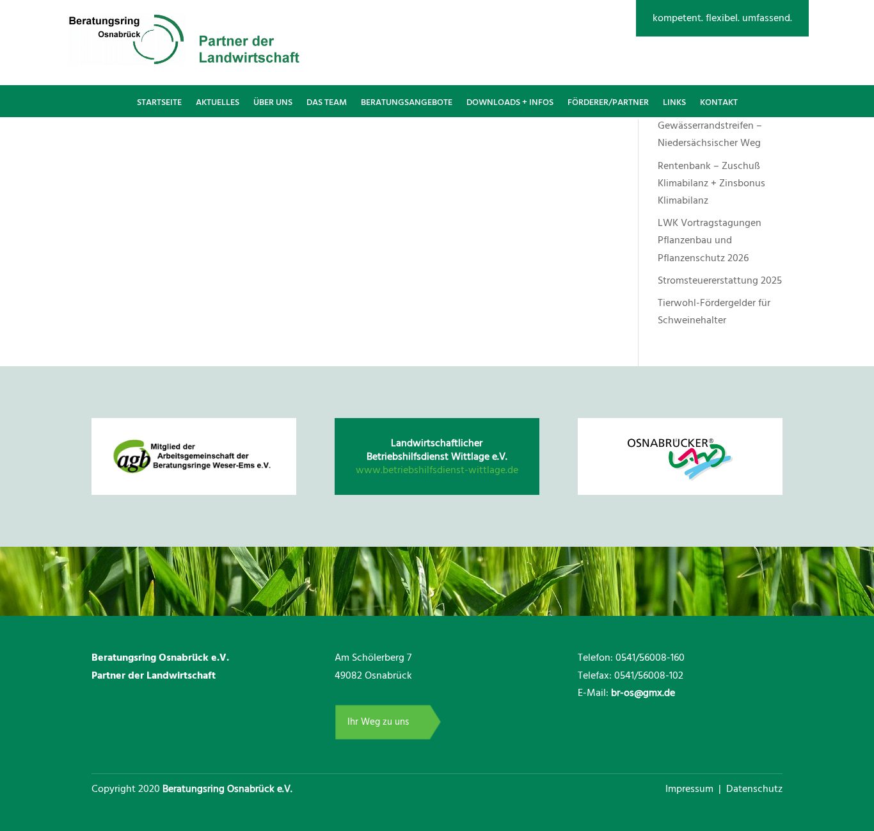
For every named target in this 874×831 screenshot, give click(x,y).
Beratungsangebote (406, 102)
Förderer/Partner (608, 102)
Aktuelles (217, 102)
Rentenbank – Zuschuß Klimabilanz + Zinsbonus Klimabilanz (711, 183)
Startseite (159, 102)
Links (674, 102)
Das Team (326, 102)
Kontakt (719, 102)
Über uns (272, 102)
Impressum (690, 789)
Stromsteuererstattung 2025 (720, 280)
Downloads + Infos (509, 102)
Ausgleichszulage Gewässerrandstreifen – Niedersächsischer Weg (710, 125)
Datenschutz (754, 789)
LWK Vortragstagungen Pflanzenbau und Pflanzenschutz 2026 (709, 240)
